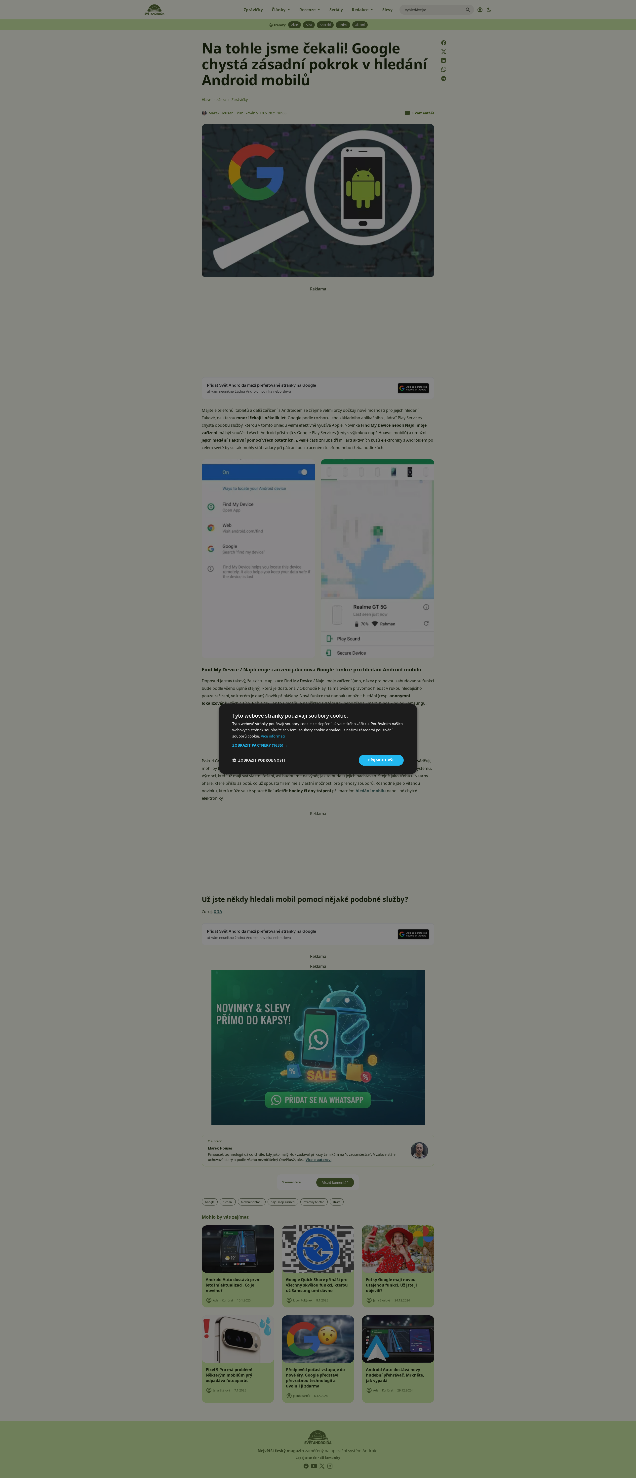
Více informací (273, 736)
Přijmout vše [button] (381, 760)
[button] (318, 745)
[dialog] (318, 739)
